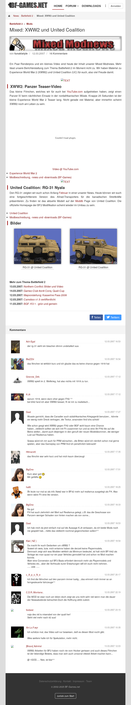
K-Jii (28, 394)
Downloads (91, 6)
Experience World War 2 (23, 173)
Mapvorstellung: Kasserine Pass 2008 (45, 295)
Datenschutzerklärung (50, 681)
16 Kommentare (58, 53)
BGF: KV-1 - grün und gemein (40, 304)
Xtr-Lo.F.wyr (32, 627)
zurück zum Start (65, 695)
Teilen (97, 317)
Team (89, 681)
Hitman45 (31, 451)
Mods (30, 23)
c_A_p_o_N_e (33, 574)
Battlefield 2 (27, 15)
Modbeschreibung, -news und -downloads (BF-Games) (41, 177)
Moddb (79, 201)
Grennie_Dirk (32, 376)
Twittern (114, 317)
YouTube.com (75, 91)
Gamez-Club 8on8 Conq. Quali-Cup (44, 291)
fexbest (29, 609)
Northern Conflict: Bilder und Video (43, 286)
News (16, 15)
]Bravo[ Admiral (34, 646)
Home (58, 6)
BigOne (30, 469)
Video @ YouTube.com (65, 169)
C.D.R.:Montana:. (35, 592)
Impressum (78, 681)
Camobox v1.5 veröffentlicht (39, 299)
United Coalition (19, 213)
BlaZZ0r (30, 359)
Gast (28, 412)
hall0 (28, 487)
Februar (63, 193)
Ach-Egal (30, 341)
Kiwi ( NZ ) (31, 540)
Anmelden (116, 6)
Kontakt (67, 681)
